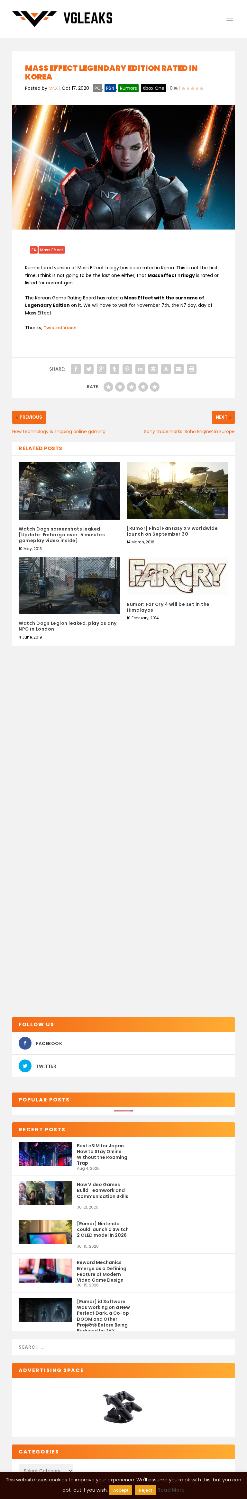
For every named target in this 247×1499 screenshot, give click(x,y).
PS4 (110, 88)
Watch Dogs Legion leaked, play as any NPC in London (68, 626)
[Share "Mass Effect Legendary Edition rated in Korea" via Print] (191, 369)
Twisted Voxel (60, 327)
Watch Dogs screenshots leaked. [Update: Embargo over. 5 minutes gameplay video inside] (62, 535)
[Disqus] (123, 752)
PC (98, 88)
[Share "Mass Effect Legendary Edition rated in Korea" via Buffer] (153, 369)
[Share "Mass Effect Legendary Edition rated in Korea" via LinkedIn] (140, 369)
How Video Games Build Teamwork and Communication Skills (102, 1190)
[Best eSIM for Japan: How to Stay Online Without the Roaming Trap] (45, 1154)
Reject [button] (145, 1490)
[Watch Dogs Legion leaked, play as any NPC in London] (69, 585)
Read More (171, 1489)
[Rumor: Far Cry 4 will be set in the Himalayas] (177, 576)
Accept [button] (120, 1490)
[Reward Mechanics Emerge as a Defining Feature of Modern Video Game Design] (45, 1271)
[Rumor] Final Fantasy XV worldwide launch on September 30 (172, 531)
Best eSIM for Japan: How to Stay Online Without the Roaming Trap (102, 1154)
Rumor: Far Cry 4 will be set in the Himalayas (168, 607)
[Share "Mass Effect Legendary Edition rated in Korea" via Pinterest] (127, 369)
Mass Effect (51, 250)
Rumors (128, 88)
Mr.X (53, 88)
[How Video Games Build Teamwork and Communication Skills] (45, 1193)
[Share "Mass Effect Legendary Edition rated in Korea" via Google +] (101, 369)
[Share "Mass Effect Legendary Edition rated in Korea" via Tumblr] (114, 369)
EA (34, 250)
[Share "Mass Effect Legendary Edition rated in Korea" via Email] (178, 369)
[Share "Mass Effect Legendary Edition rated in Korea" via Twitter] (88, 369)
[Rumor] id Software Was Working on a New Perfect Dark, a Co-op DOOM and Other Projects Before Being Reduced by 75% (103, 1310)
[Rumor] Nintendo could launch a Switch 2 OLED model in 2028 (103, 1229)
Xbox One (153, 88)
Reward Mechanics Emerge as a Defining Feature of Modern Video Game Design (101, 1271)
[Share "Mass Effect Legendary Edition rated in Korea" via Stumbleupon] (166, 369)
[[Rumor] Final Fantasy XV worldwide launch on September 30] (177, 490)
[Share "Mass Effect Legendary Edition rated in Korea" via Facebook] (75, 369)
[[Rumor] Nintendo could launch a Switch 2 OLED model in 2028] (45, 1232)
